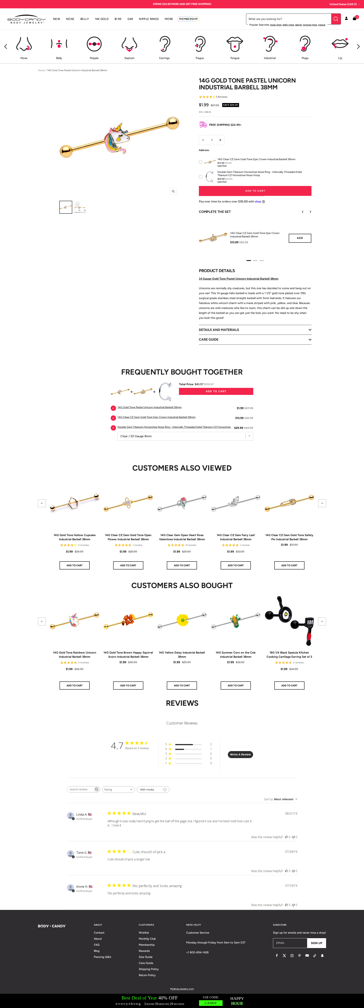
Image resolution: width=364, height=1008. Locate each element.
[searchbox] (80, 789)
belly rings (288, 24)
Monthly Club (147, 938)
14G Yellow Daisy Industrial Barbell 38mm (182, 655)
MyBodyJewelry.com (182, 989)
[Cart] (354, 19)
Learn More (222, 165)
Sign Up (316, 943)
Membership (147, 945)
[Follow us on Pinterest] (299, 955)
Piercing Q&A (102, 957)
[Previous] (6, 47)
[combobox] (118, 789)
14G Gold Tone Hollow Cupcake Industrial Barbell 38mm (75, 537)
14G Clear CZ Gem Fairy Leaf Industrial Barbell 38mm (236, 537)
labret (298, 24)
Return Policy (147, 975)
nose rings (276, 24)
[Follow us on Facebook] (277, 955)
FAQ (97, 945)
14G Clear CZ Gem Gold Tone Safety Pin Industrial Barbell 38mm (289, 537)
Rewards (144, 951)
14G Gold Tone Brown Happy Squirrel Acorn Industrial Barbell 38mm (128, 655)
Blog (97, 951)
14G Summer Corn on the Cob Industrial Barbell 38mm (236, 655)
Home (41, 70)
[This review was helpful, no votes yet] (286, 837)
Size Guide (145, 957)
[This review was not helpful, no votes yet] (293, 837)
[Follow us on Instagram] (292, 955)
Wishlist (144, 932)
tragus (321, 24)
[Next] (358, 47)
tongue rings (310, 24)
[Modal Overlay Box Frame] (182, 1001)
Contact (99, 932)
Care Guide (146, 963)
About (98, 938)
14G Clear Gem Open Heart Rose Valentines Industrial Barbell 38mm (182, 537)
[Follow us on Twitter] (284, 955)
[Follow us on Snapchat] (322, 955)
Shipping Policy (149, 969)
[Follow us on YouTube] (307, 955)
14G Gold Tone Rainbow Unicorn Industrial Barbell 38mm (74, 655)
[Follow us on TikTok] (314, 955)
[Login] (346, 19)
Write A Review (240, 754)
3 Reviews (222, 96)
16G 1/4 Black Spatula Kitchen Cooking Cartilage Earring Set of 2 (289, 655)
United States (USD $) (343, 4)
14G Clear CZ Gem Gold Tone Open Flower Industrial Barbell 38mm (128, 537)
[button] (42, 503)
